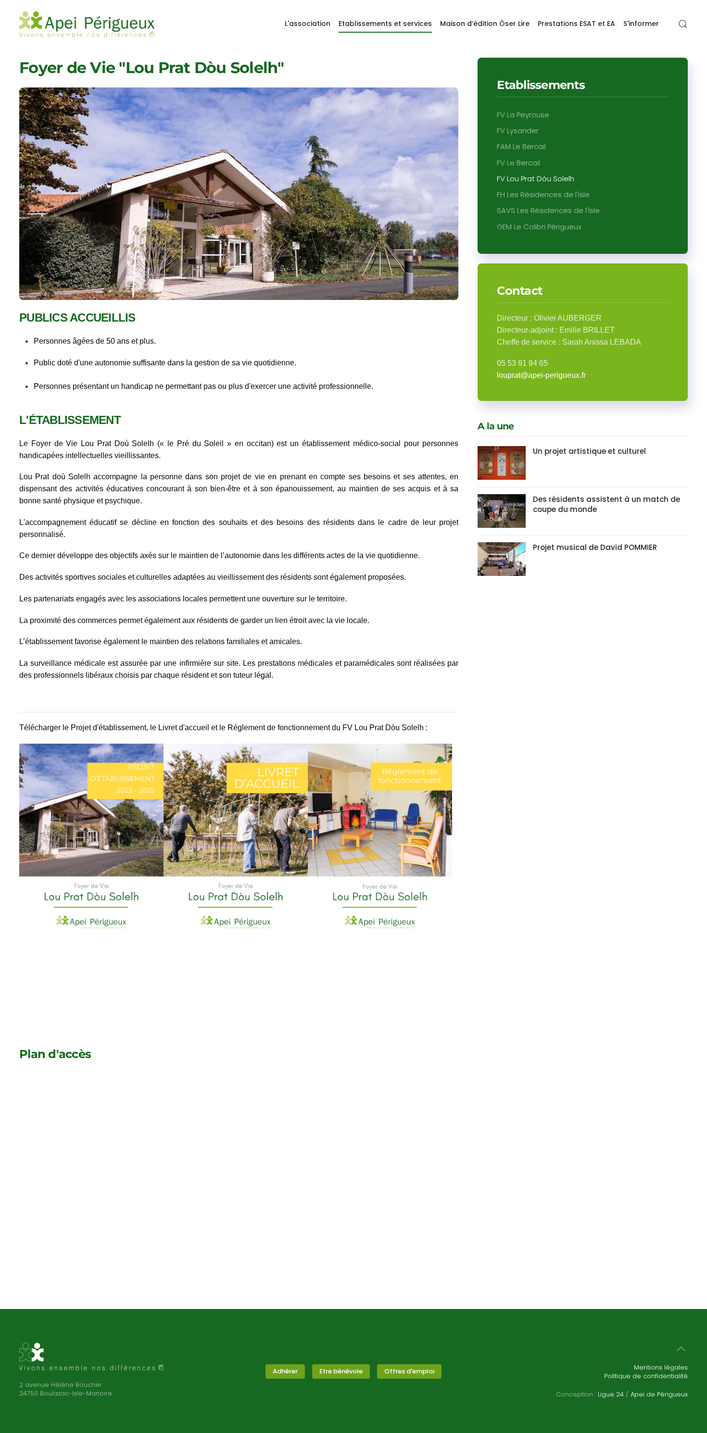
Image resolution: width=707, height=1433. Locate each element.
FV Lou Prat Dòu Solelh (535, 179)
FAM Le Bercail (521, 146)
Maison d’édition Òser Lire (485, 23)
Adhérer (285, 1371)
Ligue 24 (611, 1394)
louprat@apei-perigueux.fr (541, 375)
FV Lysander (518, 130)
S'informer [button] (641, 23)
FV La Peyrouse (523, 115)
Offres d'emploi (409, 1371)
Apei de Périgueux (659, 1394)
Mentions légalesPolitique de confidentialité (646, 1372)
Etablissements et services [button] (385, 23)
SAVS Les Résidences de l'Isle (548, 210)
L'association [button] (307, 23)
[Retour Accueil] (87, 24)
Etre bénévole (341, 1371)
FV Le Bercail (518, 163)
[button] (683, 24)
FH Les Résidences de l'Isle (543, 194)
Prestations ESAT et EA (576, 23)
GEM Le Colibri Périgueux (539, 227)
